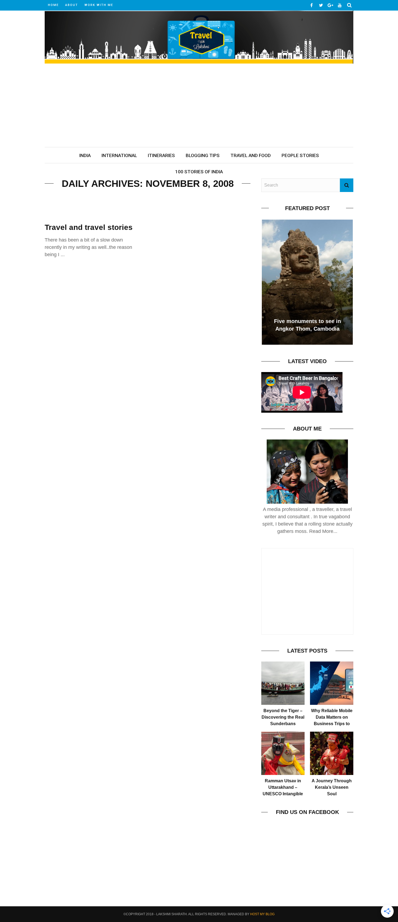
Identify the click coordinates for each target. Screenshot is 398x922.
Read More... (323, 531)
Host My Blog (262, 914)
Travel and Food (250, 155)
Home (53, 5)
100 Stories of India (199, 171)
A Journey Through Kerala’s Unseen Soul (332, 787)
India (85, 155)
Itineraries (161, 155)
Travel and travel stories (89, 227)
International (119, 155)
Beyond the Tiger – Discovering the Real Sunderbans (283, 717)
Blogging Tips (203, 155)
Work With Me (98, 5)
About (71, 5)
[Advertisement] (199, 106)
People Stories (300, 155)
